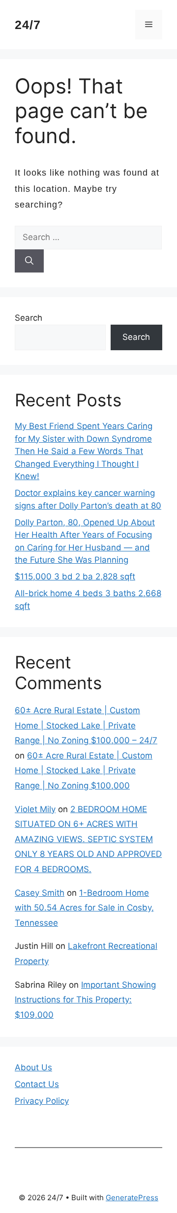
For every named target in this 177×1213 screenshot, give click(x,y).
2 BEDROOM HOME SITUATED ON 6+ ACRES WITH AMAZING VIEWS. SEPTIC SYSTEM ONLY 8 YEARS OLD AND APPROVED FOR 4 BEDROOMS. (88, 839)
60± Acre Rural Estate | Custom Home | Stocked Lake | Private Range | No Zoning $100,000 (83, 770)
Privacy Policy (42, 1101)
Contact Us (37, 1084)
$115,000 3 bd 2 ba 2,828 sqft (75, 576)
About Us (33, 1067)
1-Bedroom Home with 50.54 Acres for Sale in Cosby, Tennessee (84, 908)
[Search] (29, 261)
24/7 (28, 24)
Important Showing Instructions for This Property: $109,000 (85, 1000)
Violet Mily (35, 809)
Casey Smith (39, 893)
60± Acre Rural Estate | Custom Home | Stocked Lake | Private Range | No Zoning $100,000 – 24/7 (86, 725)
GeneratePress (132, 1197)
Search (28, 318)
